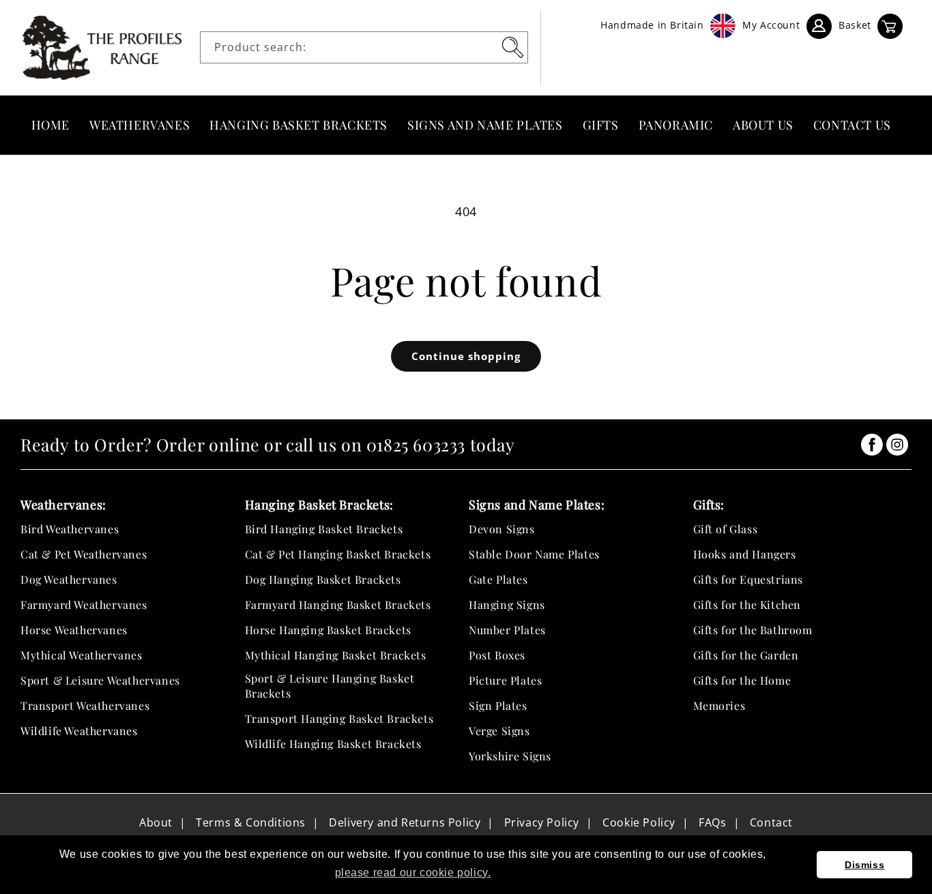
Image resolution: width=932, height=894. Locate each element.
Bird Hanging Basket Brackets (324, 529)
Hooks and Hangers (744, 554)
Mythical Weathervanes (81, 655)
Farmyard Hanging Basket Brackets (338, 604)
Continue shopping (466, 356)
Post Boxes (497, 655)
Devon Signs (502, 529)
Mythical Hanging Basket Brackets (335, 655)
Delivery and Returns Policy (404, 822)
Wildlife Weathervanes (79, 731)
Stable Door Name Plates (534, 554)
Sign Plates (498, 705)
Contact (771, 822)
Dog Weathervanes (68, 579)
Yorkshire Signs (510, 756)
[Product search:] (512, 47)
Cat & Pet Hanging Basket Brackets (338, 554)
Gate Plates (498, 579)
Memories (719, 705)
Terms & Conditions (251, 822)
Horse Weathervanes (74, 630)
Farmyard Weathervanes (83, 604)
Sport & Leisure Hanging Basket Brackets (330, 685)
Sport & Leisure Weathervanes (100, 680)
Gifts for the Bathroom (753, 630)
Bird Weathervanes (69, 529)
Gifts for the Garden (746, 655)
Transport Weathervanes (84, 705)
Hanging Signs (507, 604)
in (872, 445)
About (156, 822)
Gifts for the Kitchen (747, 604)
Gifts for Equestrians (748, 579)
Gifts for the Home (742, 680)
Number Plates (507, 630)
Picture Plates (505, 680)
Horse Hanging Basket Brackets (328, 630)
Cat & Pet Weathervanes (83, 554)
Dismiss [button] (864, 864)
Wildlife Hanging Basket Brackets (333, 743)
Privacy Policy (541, 822)
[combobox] (364, 47)
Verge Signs (499, 731)
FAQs (712, 822)
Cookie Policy (638, 822)
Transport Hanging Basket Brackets (339, 718)
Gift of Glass (725, 529)
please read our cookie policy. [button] (413, 872)
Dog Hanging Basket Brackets (323, 579)
